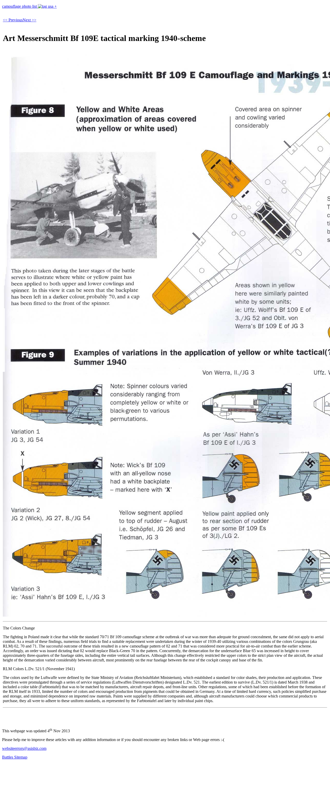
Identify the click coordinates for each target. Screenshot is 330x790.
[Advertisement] (96, 775)
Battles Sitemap (14, 757)
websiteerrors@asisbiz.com (24, 748)
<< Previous (13, 20)
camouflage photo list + (29, 6)
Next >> (29, 20)
